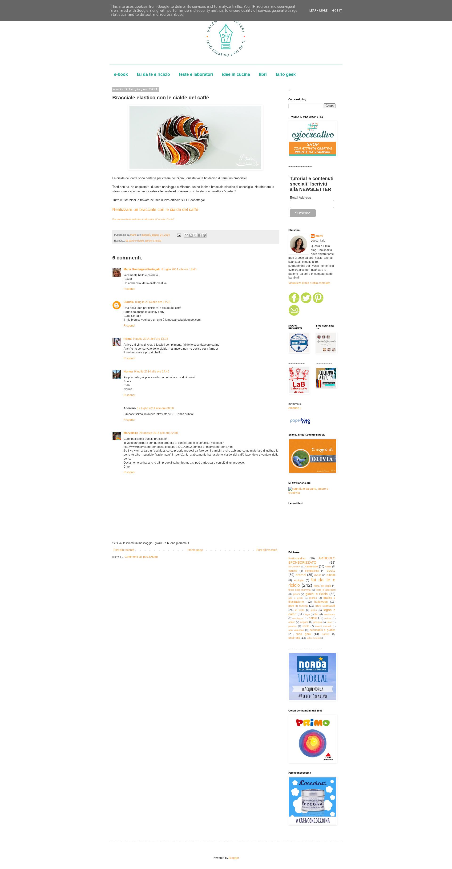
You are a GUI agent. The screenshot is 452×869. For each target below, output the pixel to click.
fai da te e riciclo (153, 74)
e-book (121, 74)
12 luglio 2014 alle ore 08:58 (155, 408)
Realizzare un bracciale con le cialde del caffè (155, 209)
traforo (325, 634)
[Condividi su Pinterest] (204, 235)
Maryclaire (131, 433)
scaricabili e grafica (322, 630)
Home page (195, 550)
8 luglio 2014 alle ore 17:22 (152, 302)
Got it (337, 10)
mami (319, 236)
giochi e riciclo (153, 240)
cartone (292, 570)
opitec (291, 622)
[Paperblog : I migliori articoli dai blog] (300, 424)
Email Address (300, 197)
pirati (329, 622)
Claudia (129, 302)
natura (327, 618)
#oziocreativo (297, 558)
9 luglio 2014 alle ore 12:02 (150, 338)
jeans (314, 610)
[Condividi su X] (195, 235)
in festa (299, 610)
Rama (128, 338)
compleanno (312, 570)
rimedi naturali (323, 626)
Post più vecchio (266, 550)
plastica (292, 626)
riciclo (306, 626)
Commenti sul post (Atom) (141, 556)
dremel (301, 575)
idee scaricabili (325, 605)
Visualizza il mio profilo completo (309, 283)
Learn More (318, 10)
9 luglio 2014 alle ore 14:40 (151, 371)
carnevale (311, 566)
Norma (128, 371)
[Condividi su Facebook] (200, 235)
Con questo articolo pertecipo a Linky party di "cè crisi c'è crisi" (143, 219)
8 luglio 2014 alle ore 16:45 (179, 269)
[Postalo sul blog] (191, 235)
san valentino (296, 630)
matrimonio (329, 614)
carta (328, 566)
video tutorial (314, 638)
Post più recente (123, 550)
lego (307, 614)
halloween (321, 601)
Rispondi (129, 289)
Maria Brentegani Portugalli (142, 269)
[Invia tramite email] (186, 235)
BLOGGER (294, 566)
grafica (313, 597)
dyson (317, 575)
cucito (331, 570)
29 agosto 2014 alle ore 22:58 (158, 433)
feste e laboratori (196, 74)
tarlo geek (286, 74)
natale (313, 618)
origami (304, 622)
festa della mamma (299, 589)
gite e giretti (295, 598)
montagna (297, 618)
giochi (296, 594)
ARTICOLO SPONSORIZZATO (311, 560)
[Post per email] (179, 234)
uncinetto (294, 637)
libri (263, 74)
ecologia (298, 580)
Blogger (234, 858)
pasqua (317, 622)
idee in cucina (236, 74)
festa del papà (322, 585)
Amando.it (294, 408)
